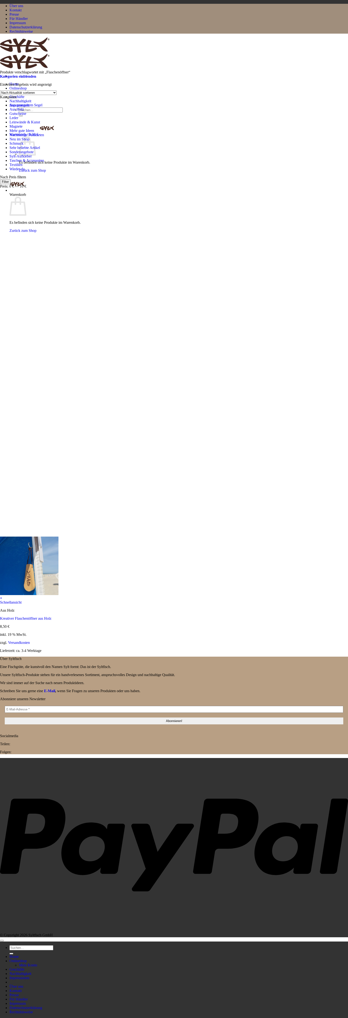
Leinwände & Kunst (24, 122)
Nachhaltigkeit (20, 101)
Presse (14, 14)
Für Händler (18, 19)
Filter (5, 182)
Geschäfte (16, 97)
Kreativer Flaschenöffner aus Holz (25, 618)
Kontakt (15, 10)
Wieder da (17, 169)
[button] (17, 190)
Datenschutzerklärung (25, 27)
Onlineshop (18, 88)
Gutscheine (17, 114)
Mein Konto (28, 965)
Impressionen (19, 978)
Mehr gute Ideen (21, 131)
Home (14, 957)
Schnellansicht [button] (11, 602)
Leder (13, 118)
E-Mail (49, 691)
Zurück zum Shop (32, 170)
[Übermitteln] (21, 116)
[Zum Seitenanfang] (2, 940)
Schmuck (16, 143)
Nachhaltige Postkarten (26, 135)
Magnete (15, 126)
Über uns (16, 6)
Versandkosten (19, 643)
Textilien (15, 165)
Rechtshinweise (21, 31)
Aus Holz (16, 109)
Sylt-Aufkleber (20, 156)
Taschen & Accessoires (26, 160)
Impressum (17, 23)
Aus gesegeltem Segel (25, 105)
